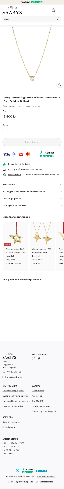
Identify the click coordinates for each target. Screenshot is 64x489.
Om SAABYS (37, 401)
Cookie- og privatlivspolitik (44, 411)
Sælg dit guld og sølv (12, 422)
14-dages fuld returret (14, 205)
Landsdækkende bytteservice (16, 401)
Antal (5, 125)
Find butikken (38, 390)
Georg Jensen (9, 106)
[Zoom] (59, 84)
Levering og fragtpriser (13, 406)
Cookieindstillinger (44, 482)
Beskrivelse (9, 184)
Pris (5, 111)
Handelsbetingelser (41, 406)
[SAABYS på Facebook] (38, 358)
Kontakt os (37, 396)
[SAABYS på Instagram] (33, 358)
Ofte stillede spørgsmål (13, 390)
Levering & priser (12, 198)
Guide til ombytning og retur (15, 396)
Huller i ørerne (9, 427)
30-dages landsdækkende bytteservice (24, 191)
